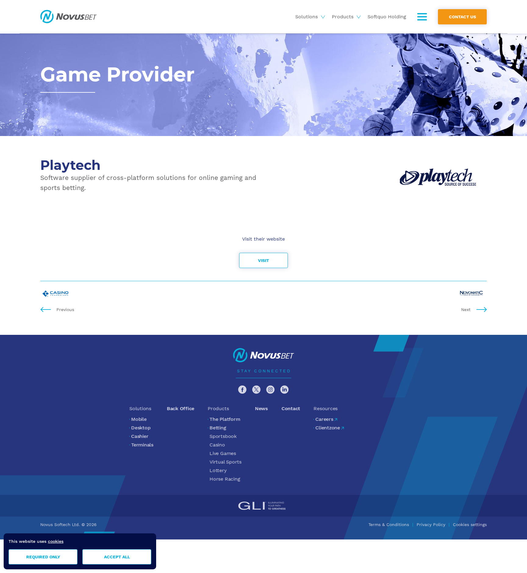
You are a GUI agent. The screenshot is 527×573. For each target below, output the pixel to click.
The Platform (225, 419)
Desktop (140, 428)
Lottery (218, 470)
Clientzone (327, 428)
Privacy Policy (431, 524)
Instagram (270, 389)
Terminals (142, 445)
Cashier (139, 436)
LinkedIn (284, 389)
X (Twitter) (256, 389)
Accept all (117, 556)
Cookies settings (470, 524)
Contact (290, 408)
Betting (218, 428)
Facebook (242, 389)
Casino (217, 445)
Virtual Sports (226, 462)
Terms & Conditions (388, 524)
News (261, 408)
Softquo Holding (386, 17)
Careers (324, 419)
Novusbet (68, 16)
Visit (263, 260)
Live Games (223, 453)
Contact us (462, 16)
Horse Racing (225, 479)
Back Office (180, 408)
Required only (43, 556)
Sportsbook (223, 436)
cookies (55, 541)
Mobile (139, 419)
